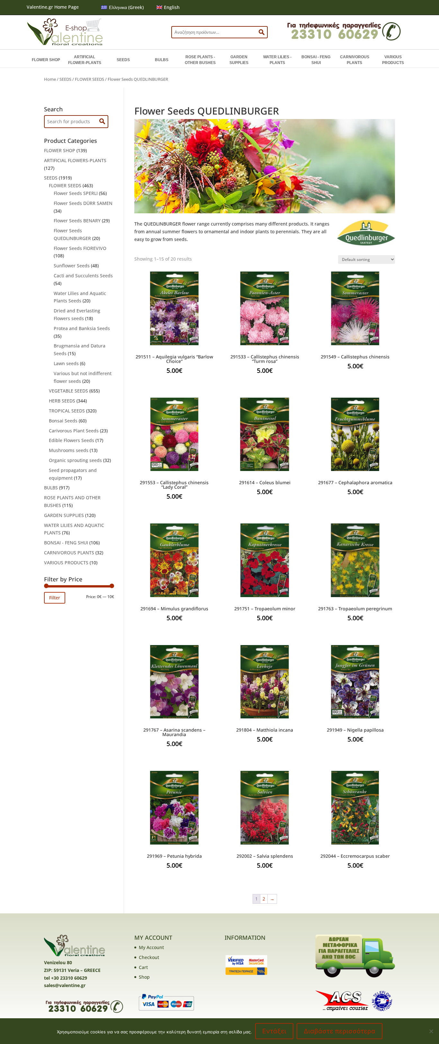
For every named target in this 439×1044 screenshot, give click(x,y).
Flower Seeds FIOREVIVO (80, 248)
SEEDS (123, 60)
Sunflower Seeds (72, 266)
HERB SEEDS (62, 401)
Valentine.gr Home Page (53, 7)
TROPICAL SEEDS (67, 411)
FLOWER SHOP (46, 60)
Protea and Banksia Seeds (82, 328)
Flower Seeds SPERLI (76, 193)
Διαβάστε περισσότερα (339, 1031)
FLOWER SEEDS (89, 79)
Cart (143, 967)
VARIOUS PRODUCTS (393, 60)
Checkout (149, 957)
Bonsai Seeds (63, 421)
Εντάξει (274, 1031)
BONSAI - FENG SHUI (315, 60)
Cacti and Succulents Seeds (83, 276)
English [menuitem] (172, 7)
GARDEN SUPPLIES (238, 60)
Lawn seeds (66, 363)
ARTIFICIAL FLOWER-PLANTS (84, 60)
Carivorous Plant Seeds (74, 431)
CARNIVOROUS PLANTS (354, 60)
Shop (144, 977)
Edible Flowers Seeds (71, 440)
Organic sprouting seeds (75, 460)
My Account (151, 947)
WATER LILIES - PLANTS (277, 60)
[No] (431, 1031)
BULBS (161, 60)
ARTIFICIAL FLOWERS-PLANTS (75, 160)
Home (50, 79)
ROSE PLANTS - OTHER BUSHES (200, 60)
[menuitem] (122, 7)
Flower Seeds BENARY (77, 220)
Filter (54, 598)
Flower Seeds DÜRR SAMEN (83, 203)
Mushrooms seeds (68, 450)
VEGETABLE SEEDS (68, 391)
